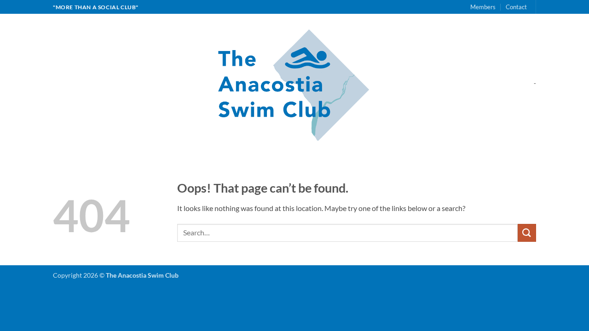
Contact (516, 7)
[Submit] (527, 233)
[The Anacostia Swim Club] (295, 83)
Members (483, 7)
